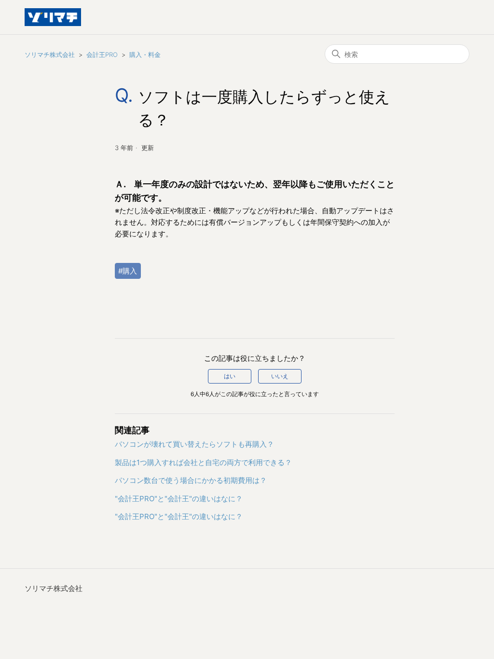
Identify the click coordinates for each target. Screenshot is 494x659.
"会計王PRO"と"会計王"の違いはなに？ (179, 498)
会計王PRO (102, 54)
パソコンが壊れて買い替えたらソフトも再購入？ (194, 444)
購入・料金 (145, 54)
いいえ (279, 376)
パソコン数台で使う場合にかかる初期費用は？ (191, 480)
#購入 (127, 270)
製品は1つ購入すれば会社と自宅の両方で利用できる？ (203, 462)
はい (229, 376)
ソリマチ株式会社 (50, 54)
